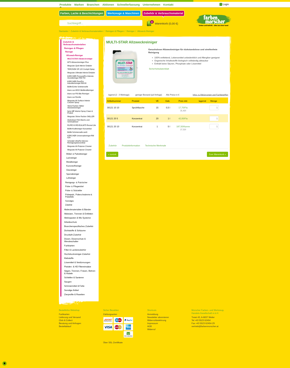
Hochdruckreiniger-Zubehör (77, 254)
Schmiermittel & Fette (74, 286)
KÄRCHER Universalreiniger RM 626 (80, 136)
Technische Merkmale (155, 145)
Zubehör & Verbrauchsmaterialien (87, 31)
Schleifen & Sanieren (74, 277)
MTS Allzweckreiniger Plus (78, 62)
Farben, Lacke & (81, 13)
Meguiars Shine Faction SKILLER (80, 116)
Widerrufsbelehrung (156, 320)
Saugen (67, 281)
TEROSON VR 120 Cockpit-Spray (81, 69)
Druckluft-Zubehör (72, 234)
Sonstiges (69, 201)
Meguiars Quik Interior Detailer (79, 66)
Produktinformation (131, 145)
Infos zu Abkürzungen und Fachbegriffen (210, 95)
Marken (79, 4)
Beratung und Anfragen (70, 323)
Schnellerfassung (128, 4)
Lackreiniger (71, 158)
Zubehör (68, 205)
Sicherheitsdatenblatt (159, 69)
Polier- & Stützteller (73, 190)
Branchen (93, 4)
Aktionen (108, 4)
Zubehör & (163, 13)
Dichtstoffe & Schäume (75, 230)
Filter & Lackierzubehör (75, 250)
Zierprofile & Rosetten (74, 294)
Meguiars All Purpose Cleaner (79, 150)
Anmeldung (152, 314)
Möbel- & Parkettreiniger (76, 154)
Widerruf (151, 329)
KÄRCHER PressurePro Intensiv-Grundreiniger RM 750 (80, 77)
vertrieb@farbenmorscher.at (205, 326)
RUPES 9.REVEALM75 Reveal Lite (81, 125)
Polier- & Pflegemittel (74, 186)
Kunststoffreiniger (73, 166)
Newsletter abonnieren (158, 317)
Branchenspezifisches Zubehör (78, 226)
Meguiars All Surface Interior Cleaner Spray (78, 101)
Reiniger (131, 31)
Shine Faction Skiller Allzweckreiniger (75, 107)
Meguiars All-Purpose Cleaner (79, 146)
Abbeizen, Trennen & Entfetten (78, 213)
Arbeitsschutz (70, 222)
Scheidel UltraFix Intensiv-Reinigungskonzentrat (77, 142)
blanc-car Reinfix (74, 97)
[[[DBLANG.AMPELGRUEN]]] (202, 107)
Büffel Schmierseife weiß (77, 132)
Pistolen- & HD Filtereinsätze (77, 266)
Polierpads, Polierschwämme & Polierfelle (78, 195)
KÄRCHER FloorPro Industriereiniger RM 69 (76, 82)
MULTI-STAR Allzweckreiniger (79, 59)
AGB (149, 326)
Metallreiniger (72, 162)
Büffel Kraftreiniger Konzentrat (79, 129)
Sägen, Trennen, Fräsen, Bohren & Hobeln (79, 272)
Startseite (63, 31)
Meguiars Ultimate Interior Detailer (81, 73)
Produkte (65, 4)
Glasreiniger (71, 170)
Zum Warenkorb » (217, 154)
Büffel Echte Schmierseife (77, 87)
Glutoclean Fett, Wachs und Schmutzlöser (78, 121)
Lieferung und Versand (70, 317)
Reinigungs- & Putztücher (76, 182)
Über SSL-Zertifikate (113, 342)
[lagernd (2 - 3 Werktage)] (107, 95)
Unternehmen (151, 4)
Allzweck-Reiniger (145, 31)
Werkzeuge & (123, 13)
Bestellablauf (65, 326)
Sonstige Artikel (71, 290)
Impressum (152, 323)
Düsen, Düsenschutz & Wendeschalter (75, 240)
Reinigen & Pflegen (115, 31)
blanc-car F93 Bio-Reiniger (78, 94)
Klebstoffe (69, 258)
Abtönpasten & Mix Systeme (77, 218)
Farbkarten (69, 245)
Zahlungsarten (110, 314)
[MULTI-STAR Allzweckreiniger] (125, 67)
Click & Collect (65, 320)
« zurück (112, 154)
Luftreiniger (71, 178)
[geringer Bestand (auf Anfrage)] (134, 95)
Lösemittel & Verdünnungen (77, 262)
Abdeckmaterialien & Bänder (77, 209)
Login (225, 4)
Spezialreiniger (72, 174)
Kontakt (168, 4)
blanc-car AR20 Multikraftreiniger (80, 90)
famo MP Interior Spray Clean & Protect (80, 112)
